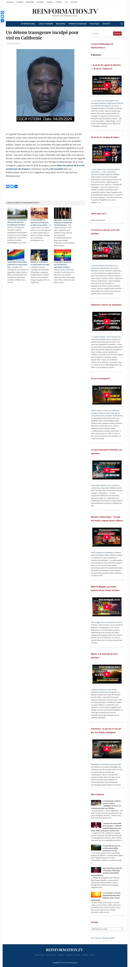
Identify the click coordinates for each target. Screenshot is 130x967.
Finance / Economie (77, 24)
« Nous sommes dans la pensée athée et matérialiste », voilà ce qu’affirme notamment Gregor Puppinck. (105, 172)
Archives (74, 2)
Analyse (50, 2)
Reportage (30, 2)
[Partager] (2, 21)
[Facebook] (2, 13)
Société (106, 24)
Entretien (40, 2)
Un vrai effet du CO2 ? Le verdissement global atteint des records (111, 848)
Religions (60, 24)
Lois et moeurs (45, 24)
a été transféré (56, 169)
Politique (94, 24)
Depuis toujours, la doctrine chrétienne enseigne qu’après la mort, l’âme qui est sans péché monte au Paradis (105, 413)
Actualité (19, 2)
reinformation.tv (65, 11)
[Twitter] (2, 17)
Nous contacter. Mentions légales (103, 938)
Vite (66, 2)
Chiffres (59, 2)
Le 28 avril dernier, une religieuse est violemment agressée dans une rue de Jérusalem (104, 268)
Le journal (9, 2)
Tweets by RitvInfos (98, 220)
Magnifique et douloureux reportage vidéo (106, 764)
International (28, 24)
